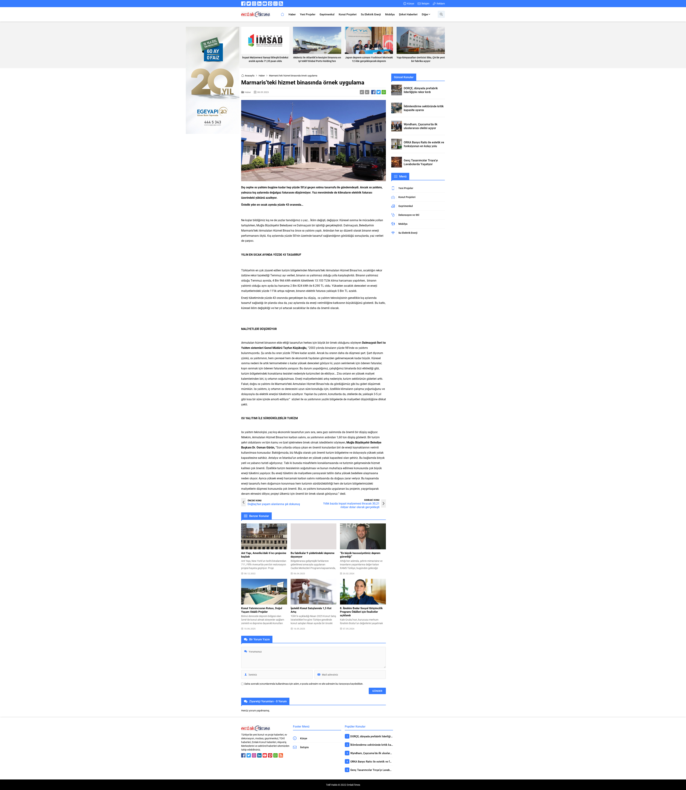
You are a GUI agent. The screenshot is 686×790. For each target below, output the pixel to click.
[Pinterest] (270, 3)
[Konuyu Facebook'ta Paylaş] (373, 92)
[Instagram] (254, 3)
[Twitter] (249, 3)
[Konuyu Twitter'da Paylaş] (378, 92)
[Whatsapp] (275, 3)
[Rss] (281, 3)
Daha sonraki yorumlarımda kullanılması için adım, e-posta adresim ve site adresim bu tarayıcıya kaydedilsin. (303, 684)
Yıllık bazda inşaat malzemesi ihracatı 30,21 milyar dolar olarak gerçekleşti (351, 505)
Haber (262, 75)
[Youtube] (265, 3)
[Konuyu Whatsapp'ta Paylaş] (384, 92)
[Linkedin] (259, 3)
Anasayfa (249, 75)
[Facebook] (243, 3)
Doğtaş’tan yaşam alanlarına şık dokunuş (274, 504)
